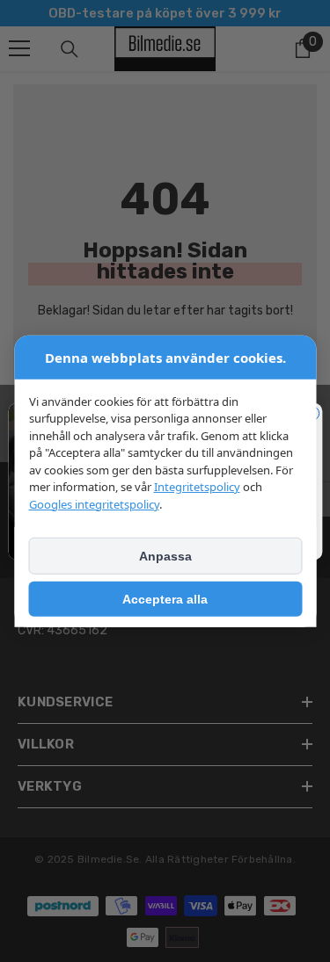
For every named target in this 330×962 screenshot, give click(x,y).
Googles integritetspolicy (93, 503)
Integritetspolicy (196, 487)
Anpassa (165, 556)
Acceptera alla (165, 599)
